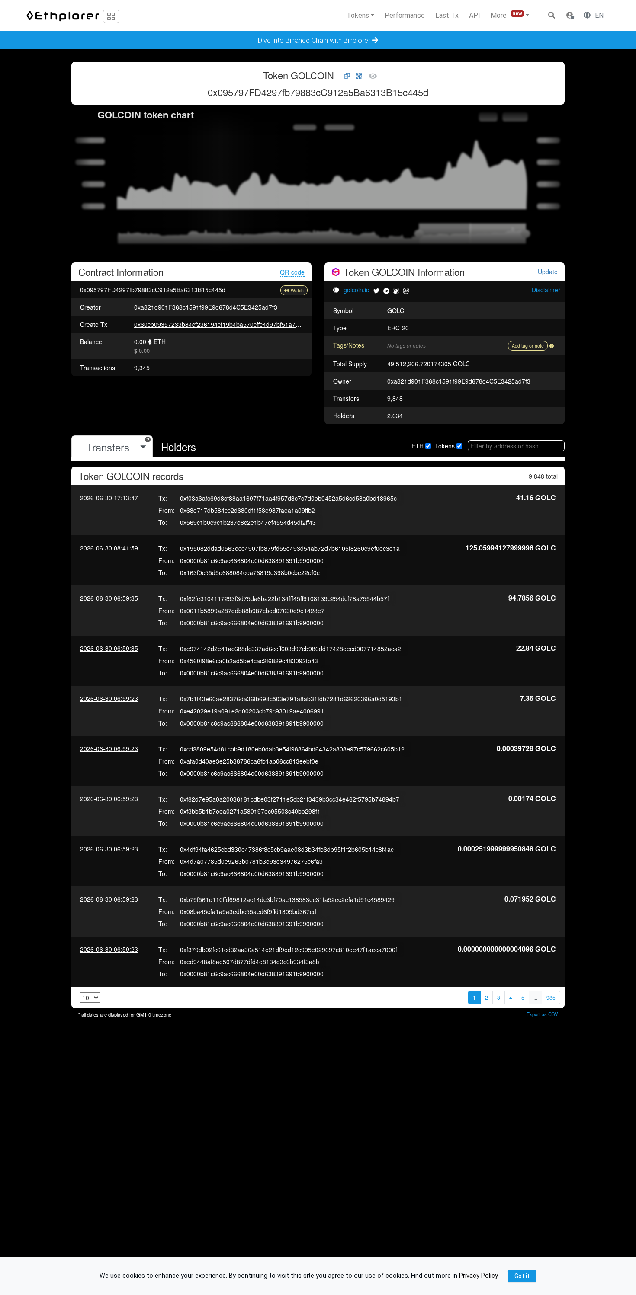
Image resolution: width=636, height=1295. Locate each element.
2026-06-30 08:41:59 (109, 548)
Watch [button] (297, 290)
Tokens (445, 445)
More (506, 14)
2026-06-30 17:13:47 (109, 497)
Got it (522, 1276)
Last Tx (447, 15)
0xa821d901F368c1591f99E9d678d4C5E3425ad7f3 (205, 307)
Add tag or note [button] (528, 345)
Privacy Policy (478, 1276)
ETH (417, 445)
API (474, 15)
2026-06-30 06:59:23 (109, 698)
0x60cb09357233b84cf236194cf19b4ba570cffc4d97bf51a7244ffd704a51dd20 (240, 324)
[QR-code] (359, 76)
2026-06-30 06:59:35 (109, 598)
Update (548, 271)
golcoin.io (356, 289)
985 (551, 997)
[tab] (112, 446)
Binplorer (357, 40)
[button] (569, 15)
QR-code (292, 272)
